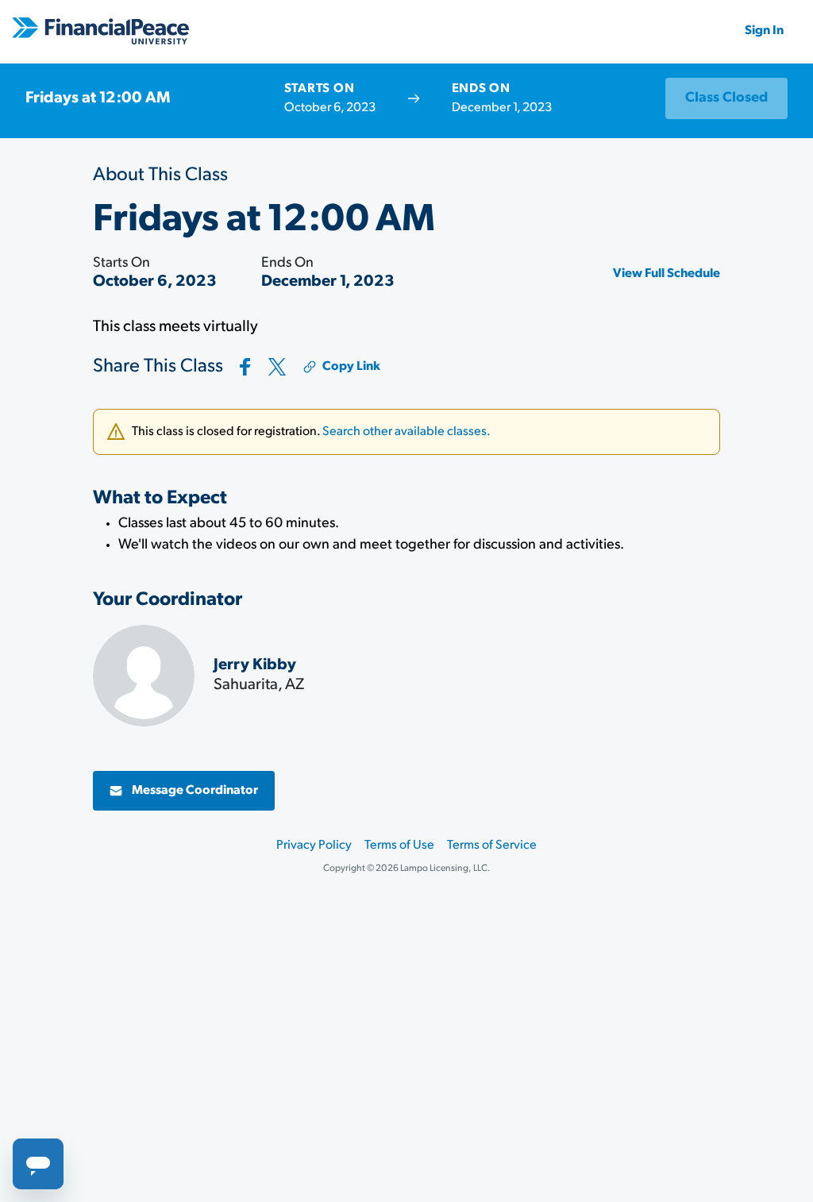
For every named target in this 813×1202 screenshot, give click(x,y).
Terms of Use (399, 845)
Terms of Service (492, 845)
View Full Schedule (666, 274)
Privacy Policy (314, 845)
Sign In (764, 31)
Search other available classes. (406, 432)
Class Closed (726, 98)
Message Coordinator (195, 790)
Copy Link (351, 366)
